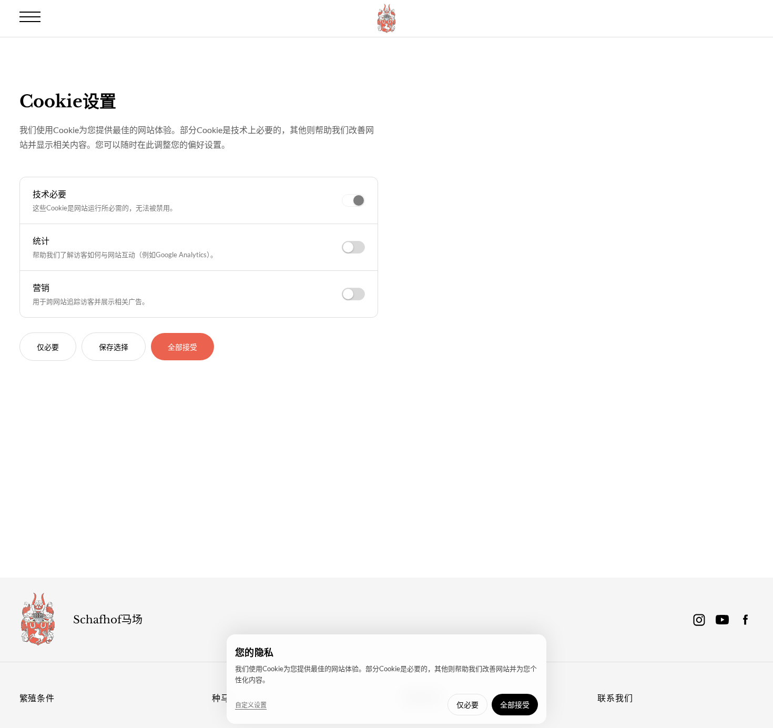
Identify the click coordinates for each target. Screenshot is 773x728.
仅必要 (48, 346)
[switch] (353, 200)
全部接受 (182, 346)
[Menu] (29, 17)
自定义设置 (251, 705)
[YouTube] (722, 619)
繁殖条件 (37, 698)
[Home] (37, 619)
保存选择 (113, 346)
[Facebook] (745, 619)
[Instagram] (698, 619)
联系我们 (615, 698)
